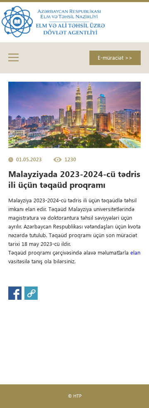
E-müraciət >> (115, 57)
